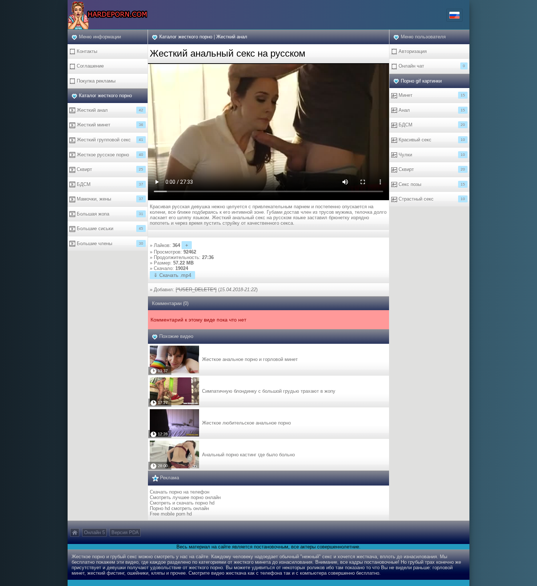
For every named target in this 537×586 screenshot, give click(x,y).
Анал (431, 110)
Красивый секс (431, 139)
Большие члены (109, 243)
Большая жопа (109, 214)
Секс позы (431, 184)
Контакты (86, 51)
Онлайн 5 (94, 532)
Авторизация (412, 51)
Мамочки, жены (109, 199)
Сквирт (109, 169)
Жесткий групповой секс (109, 139)
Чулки (431, 154)
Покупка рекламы (95, 81)
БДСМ (109, 184)
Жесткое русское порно (109, 154)
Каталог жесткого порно (105, 95)
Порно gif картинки (421, 81)
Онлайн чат (431, 66)
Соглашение (89, 66)
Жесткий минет (109, 125)
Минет (431, 95)
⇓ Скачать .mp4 (172, 275)
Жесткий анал (109, 110)
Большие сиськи (109, 228)
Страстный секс (431, 199)
